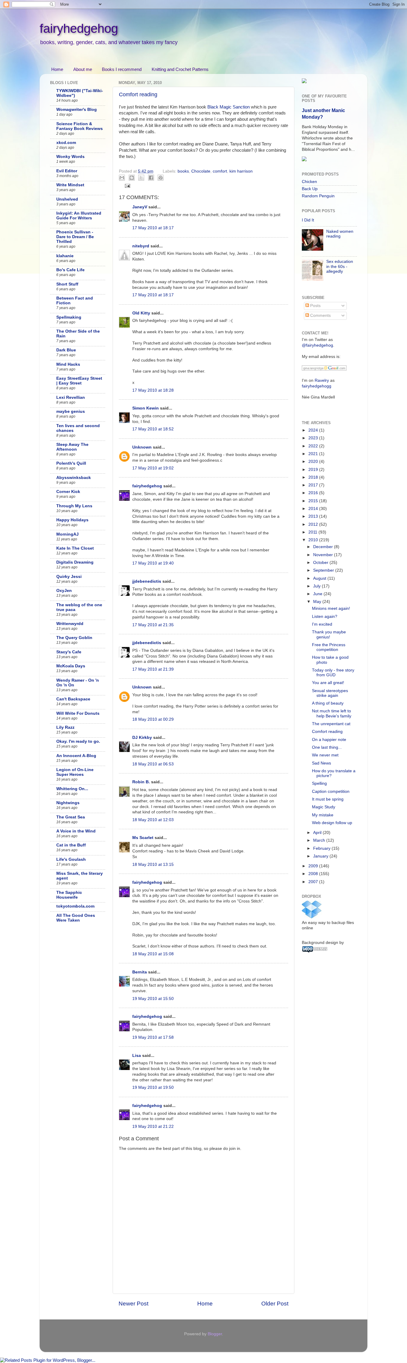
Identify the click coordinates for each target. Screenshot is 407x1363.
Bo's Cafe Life (70, 270)
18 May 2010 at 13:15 (153, 864)
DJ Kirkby (142, 737)
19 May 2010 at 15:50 (153, 998)
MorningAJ (67, 534)
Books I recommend (122, 69)
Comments (320, 315)
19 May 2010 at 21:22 (153, 1126)
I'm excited (322, 624)
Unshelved (67, 199)
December (323, 547)
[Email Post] (127, 185)
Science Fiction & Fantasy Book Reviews (79, 126)
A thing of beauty (328, 703)
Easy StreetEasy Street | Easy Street (79, 380)
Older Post (274, 1303)
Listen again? (324, 616)
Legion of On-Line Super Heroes (75, 772)
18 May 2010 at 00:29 (153, 719)
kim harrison (241, 171)
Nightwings (68, 803)
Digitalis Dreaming (75, 562)
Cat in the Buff (71, 845)
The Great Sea (70, 817)
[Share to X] (141, 178)
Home (57, 69)
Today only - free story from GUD (333, 672)
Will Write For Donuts (78, 713)
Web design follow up (332, 823)
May (317, 601)
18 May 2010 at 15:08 (153, 954)
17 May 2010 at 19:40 (153, 563)
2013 (313, 516)
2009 (313, 866)
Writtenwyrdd (69, 623)
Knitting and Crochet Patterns (180, 69)
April (318, 832)
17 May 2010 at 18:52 (153, 429)
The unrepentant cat (331, 724)
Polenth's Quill (71, 463)
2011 (313, 532)
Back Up (310, 189)
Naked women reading (339, 233)
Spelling (319, 783)
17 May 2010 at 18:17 (153, 228)
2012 (313, 524)
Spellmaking (68, 317)
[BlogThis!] (132, 178)
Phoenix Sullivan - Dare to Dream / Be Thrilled (75, 237)
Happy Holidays (72, 520)
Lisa (136, 1055)
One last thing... (327, 747)
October (321, 562)
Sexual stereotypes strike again (330, 693)
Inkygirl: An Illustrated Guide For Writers (78, 215)
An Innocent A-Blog (76, 755)
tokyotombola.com (75, 906)
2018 (313, 477)
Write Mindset (70, 185)
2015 (313, 501)
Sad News (321, 763)
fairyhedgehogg (316, 386)
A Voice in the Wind (76, 831)
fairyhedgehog (79, 28)
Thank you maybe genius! (329, 634)
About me (82, 69)
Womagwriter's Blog (76, 109)
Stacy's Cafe (68, 652)
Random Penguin (318, 196)
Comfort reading (138, 94)
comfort (220, 171)
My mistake (322, 815)
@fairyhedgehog (317, 345)
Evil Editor (66, 171)
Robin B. (141, 782)
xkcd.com (66, 142)
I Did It (308, 220)
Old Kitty (141, 313)
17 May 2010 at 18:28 (153, 390)
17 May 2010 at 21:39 (153, 669)
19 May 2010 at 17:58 (153, 1037)
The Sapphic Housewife (69, 895)
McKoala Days (70, 666)
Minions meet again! (331, 608)
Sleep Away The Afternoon (72, 447)
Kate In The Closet (75, 548)
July (317, 586)
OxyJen (64, 590)
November (323, 555)
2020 (313, 461)
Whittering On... (72, 789)
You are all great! (328, 682)
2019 (313, 469)
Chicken (309, 181)
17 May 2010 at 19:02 (153, 468)
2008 (313, 874)
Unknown (142, 447)
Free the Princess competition (328, 647)
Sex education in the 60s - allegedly (339, 266)
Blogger (215, 1334)
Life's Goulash (71, 859)
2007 (313, 882)
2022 (313, 446)
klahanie (65, 256)
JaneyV (139, 207)
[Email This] (122, 178)
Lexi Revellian (70, 397)
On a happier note (329, 739)
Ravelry (322, 380)
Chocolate (200, 171)
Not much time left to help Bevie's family (331, 713)
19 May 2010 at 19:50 (153, 1087)
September (324, 570)
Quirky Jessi (69, 576)
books (183, 171)
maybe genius (70, 411)
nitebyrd (140, 246)
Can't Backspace (73, 699)
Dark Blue (66, 350)
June (318, 594)
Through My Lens (74, 506)
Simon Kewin (145, 408)
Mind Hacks (68, 364)
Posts (315, 305)
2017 (313, 485)
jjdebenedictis (146, 581)
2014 (313, 508)
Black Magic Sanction (228, 107)
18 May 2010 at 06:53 (153, 764)
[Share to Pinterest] (161, 178)
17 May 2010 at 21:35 (153, 625)
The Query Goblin (74, 637)
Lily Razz (65, 727)
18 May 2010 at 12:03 (153, 820)
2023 (313, 438)
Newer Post (133, 1303)
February (322, 848)
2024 (313, 430)
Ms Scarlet (142, 837)
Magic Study (323, 807)
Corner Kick (68, 491)
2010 (313, 540)
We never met (325, 755)
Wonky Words (70, 156)
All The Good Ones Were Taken (75, 917)
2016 (313, 493)
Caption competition (330, 791)
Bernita (139, 972)
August (320, 578)
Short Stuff (67, 284)
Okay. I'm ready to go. (78, 741)
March (319, 840)
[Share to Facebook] (151, 178)
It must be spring (328, 799)
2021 (313, 454)
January (321, 856)
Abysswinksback (73, 477)
